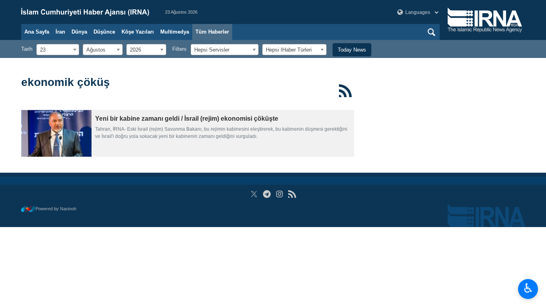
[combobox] (57, 49)
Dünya (79, 32)
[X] (254, 194)
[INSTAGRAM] (279, 194)
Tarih (26, 49)
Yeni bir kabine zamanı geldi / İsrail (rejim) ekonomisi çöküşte (186, 118)
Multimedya (174, 32)
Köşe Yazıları (138, 32)
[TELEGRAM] (266, 194)
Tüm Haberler (212, 32)
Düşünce (104, 32)
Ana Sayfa (36, 32)
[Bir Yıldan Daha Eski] (56, 133)
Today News (352, 50)
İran (60, 32)
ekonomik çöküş (65, 82)
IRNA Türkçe (85, 12)
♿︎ (528, 288)
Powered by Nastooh (56, 208)
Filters (179, 49)
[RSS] (346, 91)
